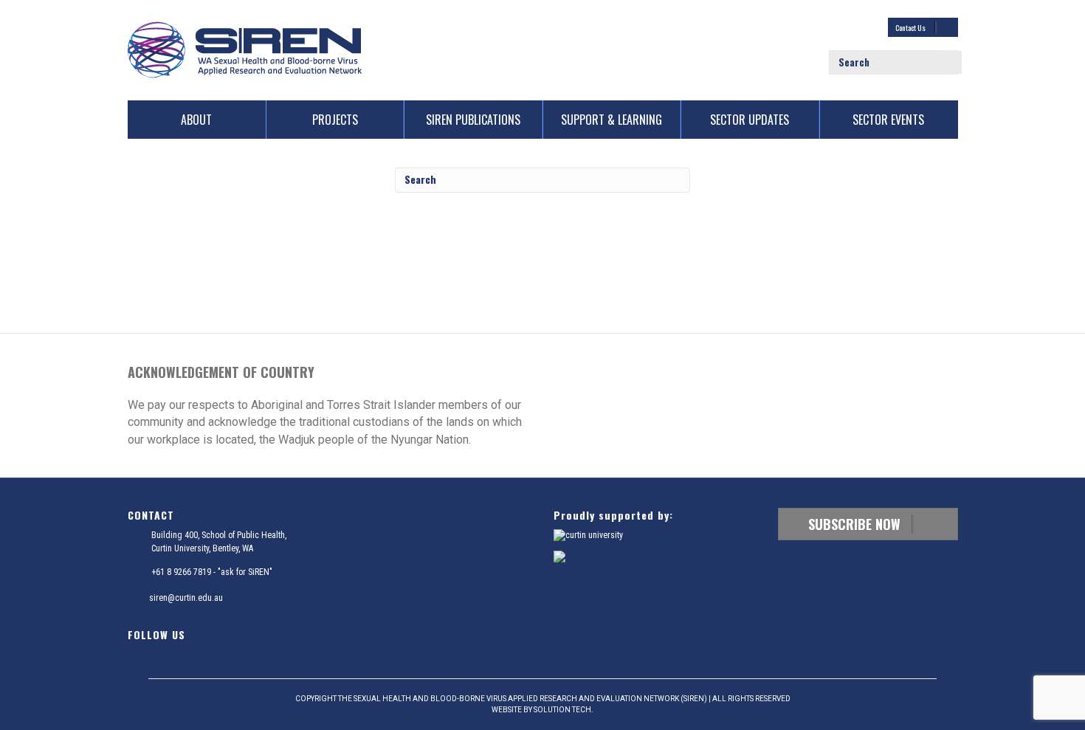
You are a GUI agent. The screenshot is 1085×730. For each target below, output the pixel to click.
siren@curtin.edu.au (186, 598)
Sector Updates (749, 119)
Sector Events (888, 119)
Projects (335, 119)
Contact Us (911, 27)
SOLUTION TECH (562, 710)
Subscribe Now (856, 524)
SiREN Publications (473, 119)
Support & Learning (611, 119)
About (196, 119)
